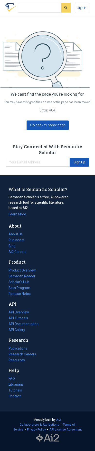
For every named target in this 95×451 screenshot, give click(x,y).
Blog (14, 246)
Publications (18, 348)
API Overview (19, 312)
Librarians (16, 384)
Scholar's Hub (19, 282)
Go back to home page (47, 125)
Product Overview (22, 270)
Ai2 (58, 419)
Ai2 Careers (18, 252)
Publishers (17, 240)
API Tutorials (18, 318)
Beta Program (19, 288)
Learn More (17, 214)
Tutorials (15, 390)
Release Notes (20, 294)
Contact (15, 396)
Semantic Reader (22, 276)
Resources (17, 360)
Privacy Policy (36, 429)
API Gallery (17, 330)
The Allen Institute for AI (47, 438)
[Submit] (66, 7)
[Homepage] (9, 8)
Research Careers (22, 354)
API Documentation (23, 324)
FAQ (12, 379)
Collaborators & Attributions (39, 424)
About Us (16, 234)
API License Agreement (65, 429)
